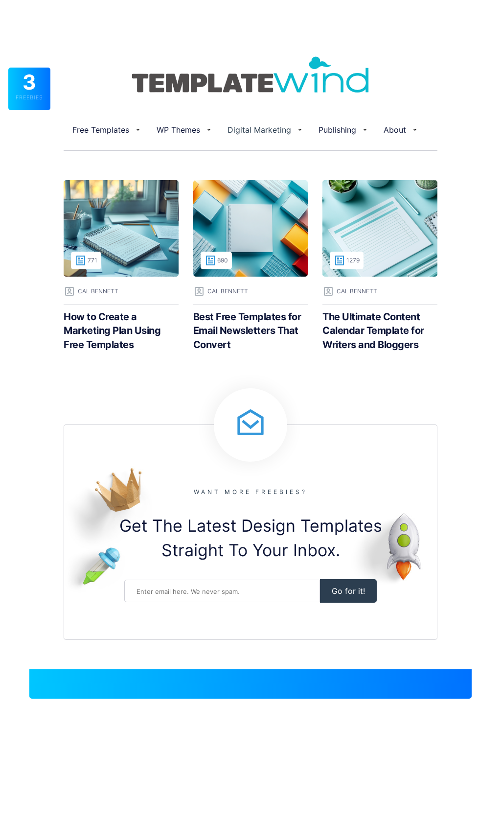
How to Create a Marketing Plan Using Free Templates (112, 331)
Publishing (337, 130)
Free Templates (100, 130)
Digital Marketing (259, 130)
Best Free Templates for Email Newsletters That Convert (247, 331)
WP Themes (178, 130)
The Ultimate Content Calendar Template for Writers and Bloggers (373, 331)
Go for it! (348, 591)
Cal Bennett (98, 291)
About (395, 130)
